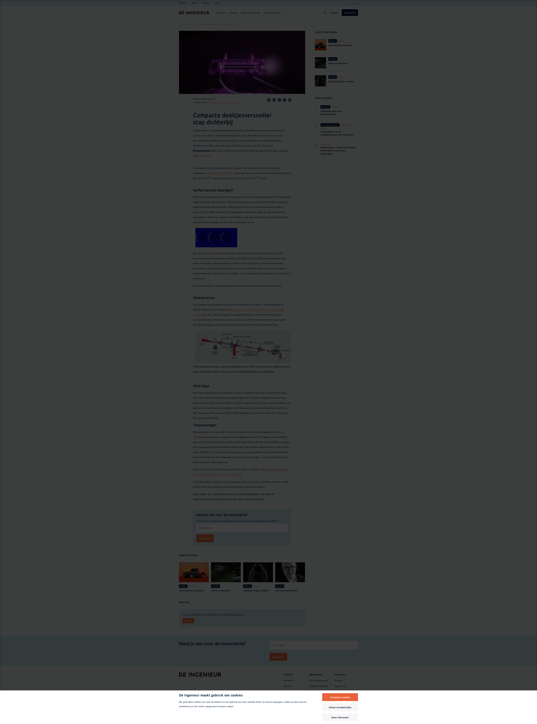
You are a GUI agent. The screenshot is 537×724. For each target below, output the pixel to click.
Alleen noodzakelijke (340, 707)
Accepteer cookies (340, 697)
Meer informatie (340, 717)
